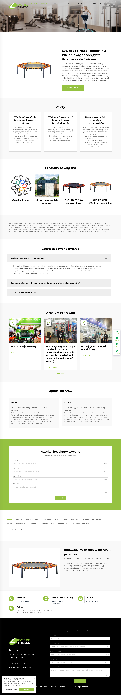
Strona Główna (15, 16)
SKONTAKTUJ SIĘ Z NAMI (42, 9)
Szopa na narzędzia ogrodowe (47, 201)
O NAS (54, 4)
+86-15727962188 (57, 603)
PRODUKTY (67, 4)
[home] (19, 6)
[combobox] (54, 646)
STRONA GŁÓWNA (39, 4)
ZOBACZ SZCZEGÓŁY (20, 185)
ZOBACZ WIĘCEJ (16, 352)
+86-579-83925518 (23, 601)
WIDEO (81, 4)
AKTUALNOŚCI (94, 4)
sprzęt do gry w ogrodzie (21, 529)
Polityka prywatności (80, 687)
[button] (58, 373)
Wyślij (60, 498)
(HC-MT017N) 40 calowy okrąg (74, 201)
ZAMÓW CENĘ (72, 88)
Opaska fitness (20, 200)
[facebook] (14, 650)
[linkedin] (18, 650)
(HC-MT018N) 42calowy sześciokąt (100, 201)
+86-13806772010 (57, 601)
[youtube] (10, 650)
